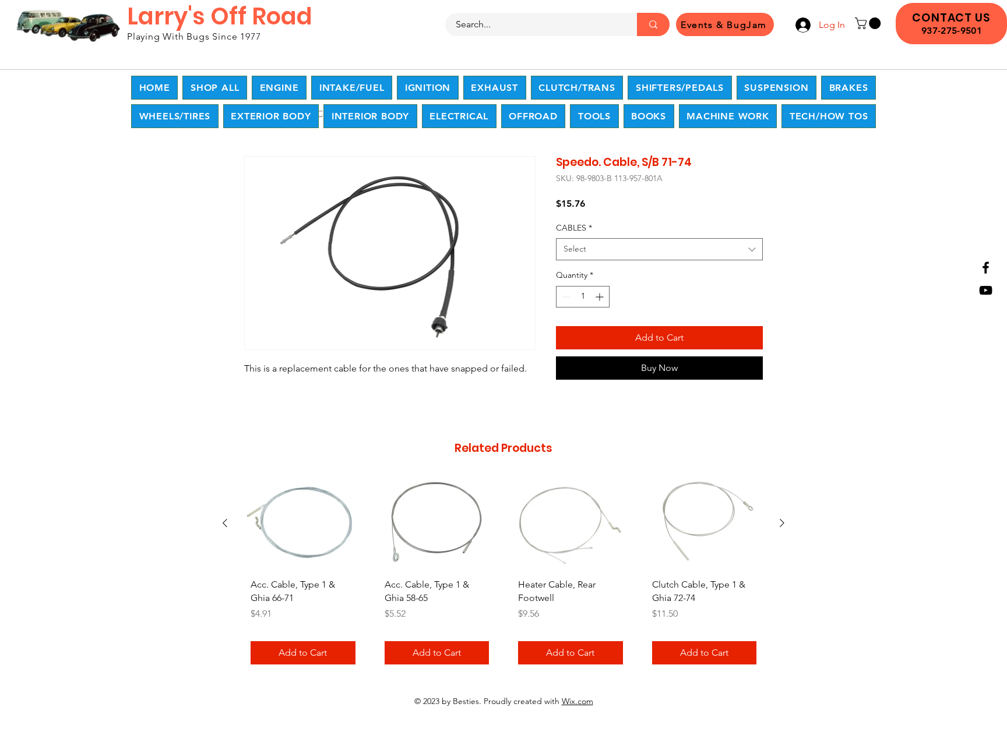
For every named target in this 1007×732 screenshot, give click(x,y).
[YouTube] (986, 290)
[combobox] (659, 249)
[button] (869, 23)
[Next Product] (782, 523)
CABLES (574, 227)
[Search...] (653, 24)
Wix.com (577, 701)
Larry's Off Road (219, 16)
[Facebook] (986, 267)
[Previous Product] (225, 523)
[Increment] (600, 297)
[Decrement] (565, 297)
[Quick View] (303, 523)
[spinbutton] (582, 297)
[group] (503, 575)
